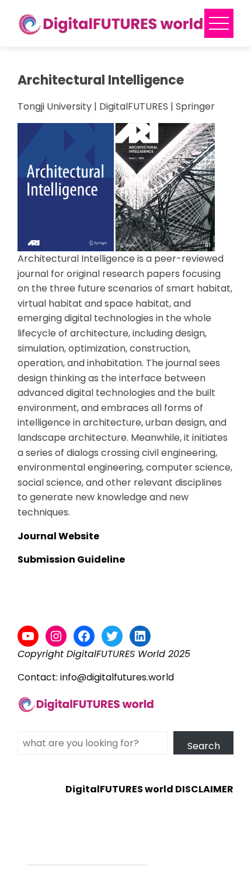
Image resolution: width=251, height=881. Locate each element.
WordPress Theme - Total (87, 858)
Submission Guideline (71, 559)
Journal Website (58, 536)
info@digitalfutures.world (117, 677)
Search (203, 746)
